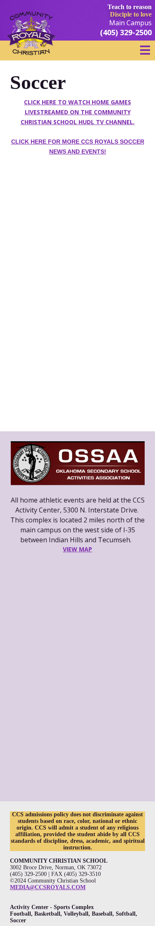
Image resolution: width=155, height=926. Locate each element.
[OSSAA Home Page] (77, 463)
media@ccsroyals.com (48, 887)
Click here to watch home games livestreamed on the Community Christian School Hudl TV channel (78, 112)
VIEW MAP (77, 549)
